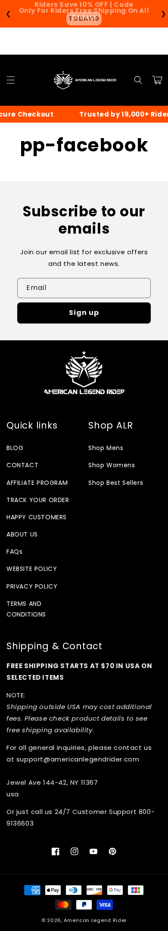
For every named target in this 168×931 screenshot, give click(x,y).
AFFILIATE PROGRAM (37, 482)
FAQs (14, 551)
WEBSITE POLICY (31, 568)
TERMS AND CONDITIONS (26, 609)
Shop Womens (111, 465)
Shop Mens (105, 448)
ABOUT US (22, 534)
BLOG (14, 448)
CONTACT (22, 465)
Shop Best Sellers (115, 482)
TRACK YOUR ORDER (37, 500)
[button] (10, 80)
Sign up (84, 313)
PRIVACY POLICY (31, 586)
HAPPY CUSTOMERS (36, 517)
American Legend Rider (95, 920)
